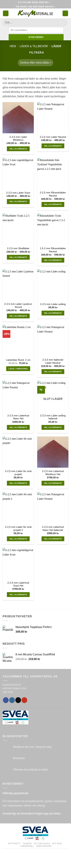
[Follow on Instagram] (12, 700)
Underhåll (27, 846)
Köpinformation (14, 688)
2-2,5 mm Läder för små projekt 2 (18, 528)
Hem (13, 46)
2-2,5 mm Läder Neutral (53, 137)
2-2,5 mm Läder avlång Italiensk (53, 417)
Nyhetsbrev (36, 37)
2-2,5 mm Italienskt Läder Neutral (52, 361)
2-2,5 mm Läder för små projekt (18, 473)
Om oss (8, 692)
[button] (5, 13)
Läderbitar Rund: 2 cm (18, 360)
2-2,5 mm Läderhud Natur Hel (18, 417)
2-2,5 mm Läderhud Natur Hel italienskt (53, 528)
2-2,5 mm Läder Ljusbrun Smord (18, 305)
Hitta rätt (14, 843)
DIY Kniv (57, 843)
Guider (27, 843)
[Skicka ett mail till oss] (18, 700)
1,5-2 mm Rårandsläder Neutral (53, 250)
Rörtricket (19, 758)
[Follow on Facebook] (6, 700)
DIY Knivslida (42, 843)
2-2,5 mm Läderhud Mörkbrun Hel (53, 473)
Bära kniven (44, 846)
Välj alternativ (18, 149)
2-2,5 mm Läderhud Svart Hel (18, 584)
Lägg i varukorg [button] (18, 369)
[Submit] (63, 22)
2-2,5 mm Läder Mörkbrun (18, 138)
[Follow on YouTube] (24, 700)
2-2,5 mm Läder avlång (53, 304)
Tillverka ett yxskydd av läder (30, 769)
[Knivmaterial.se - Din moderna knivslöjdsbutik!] (35, 13)
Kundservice (12, 685)
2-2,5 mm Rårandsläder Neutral (53, 194)
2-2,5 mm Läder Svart (18, 192)
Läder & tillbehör (34, 46)
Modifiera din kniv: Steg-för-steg (32, 746)
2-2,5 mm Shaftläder (18, 248)
